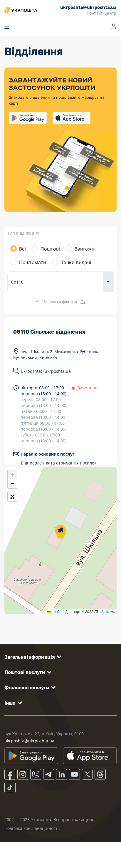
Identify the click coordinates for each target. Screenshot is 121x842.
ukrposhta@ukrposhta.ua (46, 371)
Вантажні (85, 249)
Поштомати (32, 262)
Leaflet (57, 611)
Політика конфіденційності (31, 828)
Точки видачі (76, 262)
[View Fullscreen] (12, 496)
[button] (60, 532)
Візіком (107, 611)
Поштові (50, 249)
